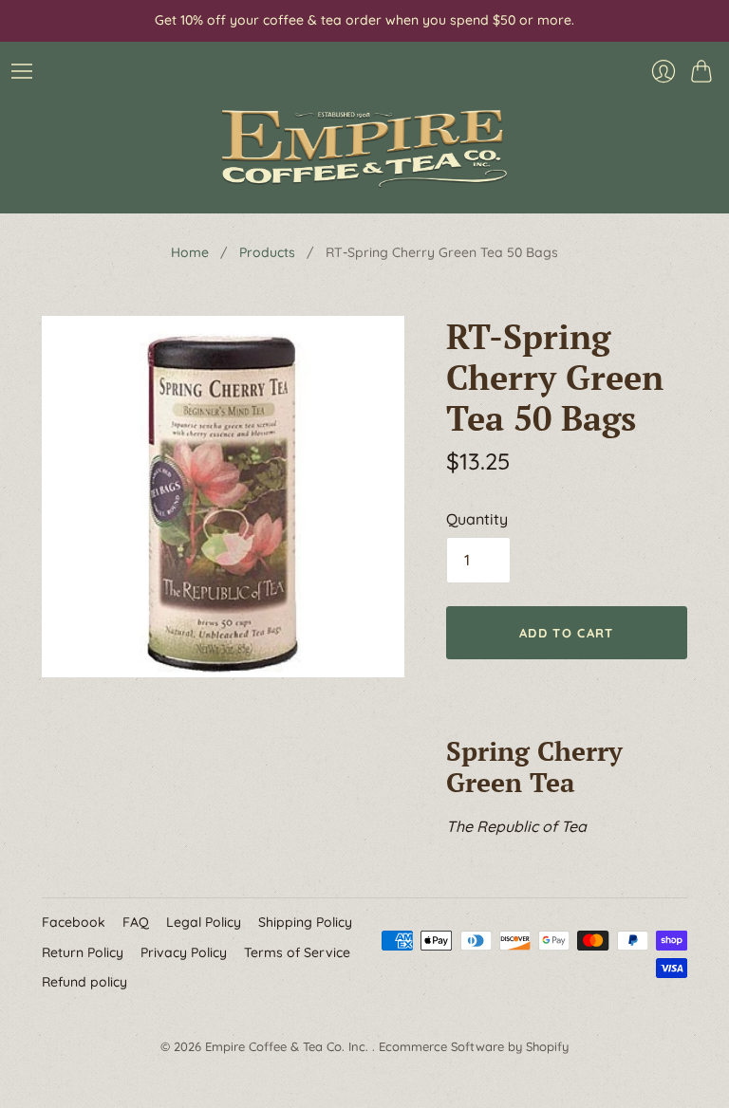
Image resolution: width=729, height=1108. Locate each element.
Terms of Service (297, 952)
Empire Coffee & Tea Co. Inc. (288, 1046)
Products (267, 252)
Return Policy (82, 952)
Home (190, 252)
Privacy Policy (183, 952)
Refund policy (84, 981)
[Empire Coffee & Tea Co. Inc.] (364, 148)
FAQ (135, 922)
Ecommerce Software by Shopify (474, 1046)
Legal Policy (203, 922)
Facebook (73, 922)
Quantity (477, 518)
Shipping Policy (305, 922)
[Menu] (22, 71)
